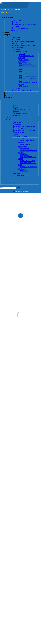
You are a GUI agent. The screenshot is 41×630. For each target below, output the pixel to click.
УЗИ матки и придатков (23, 61)
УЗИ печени (24, 70)
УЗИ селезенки (25, 64)
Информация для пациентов (24, 24)
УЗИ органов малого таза (27, 79)
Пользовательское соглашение (19, 29)
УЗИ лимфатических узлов (27, 73)
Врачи (14, 22)
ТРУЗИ (22, 54)
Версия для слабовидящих (10, 9)
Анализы (16, 88)
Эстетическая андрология (23, 41)
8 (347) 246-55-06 (6, 12)
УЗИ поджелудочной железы (27, 67)
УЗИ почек (23, 86)
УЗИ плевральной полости (26, 57)
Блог (6, 95)
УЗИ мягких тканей (27, 76)
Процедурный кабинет (21, 90)
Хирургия (16, 49)
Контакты (8, 97)
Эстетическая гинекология (23, 45)
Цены (6, 93)
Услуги (7, 35)
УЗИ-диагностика (19, 51)
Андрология (17, 39)
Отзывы (15, 26)
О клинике (8, 18)
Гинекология (17, 43)
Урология (16, 37)
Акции (6, 33)
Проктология (17, 47)
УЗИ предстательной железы (27, 83)
